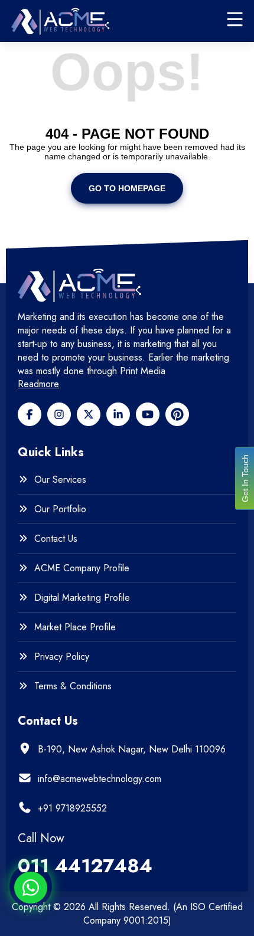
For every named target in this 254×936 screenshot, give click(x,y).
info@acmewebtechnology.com (99, 779)
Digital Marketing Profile (82, 597)
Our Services (60, 479)
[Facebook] (29, 414)
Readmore (38, 384)
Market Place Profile (75, 627)
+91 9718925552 (72, 808)
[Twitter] (88, 414)
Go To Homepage (127, 188)
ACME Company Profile (81, 568)
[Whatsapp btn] (30, 888)
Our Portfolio (60, 509)
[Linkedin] (118, 414)
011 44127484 (85, 865)
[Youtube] (147, 414)
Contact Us (55, 538)
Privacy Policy (61, 656)
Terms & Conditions (73, 686)
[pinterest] (177, 414)
